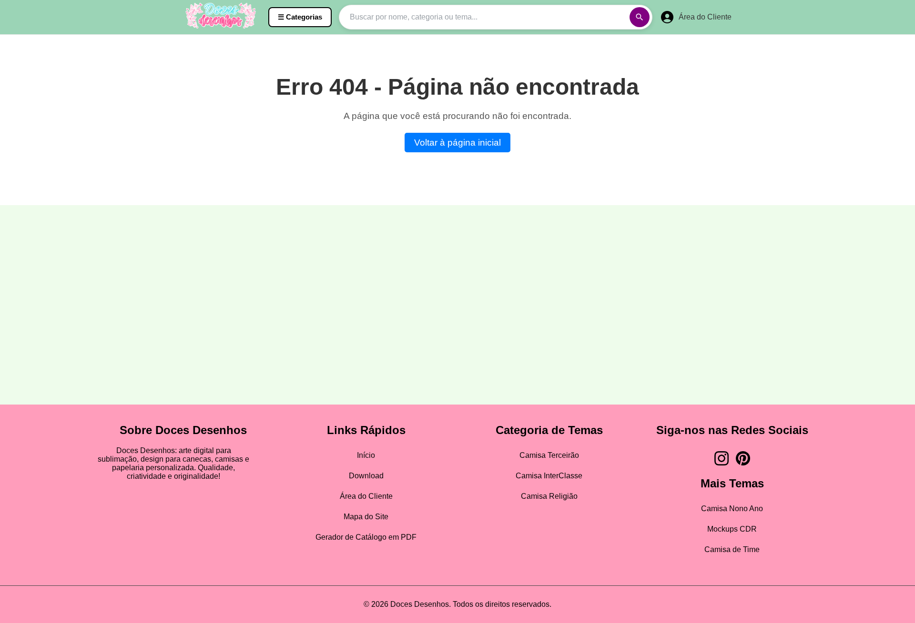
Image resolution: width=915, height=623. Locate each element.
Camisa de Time (732, 549)
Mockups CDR (732, 529)
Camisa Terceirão (549, 455)
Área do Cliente (366, 496)
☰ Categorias (300, 17)
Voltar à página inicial (457, 143)
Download (366, 476)
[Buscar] (640, 17)
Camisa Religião (549, 496)
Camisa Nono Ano (732, 508)
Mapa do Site (366, 517)
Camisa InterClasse (549, 476)
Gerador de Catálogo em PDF (366, 537)
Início (366, 455)
